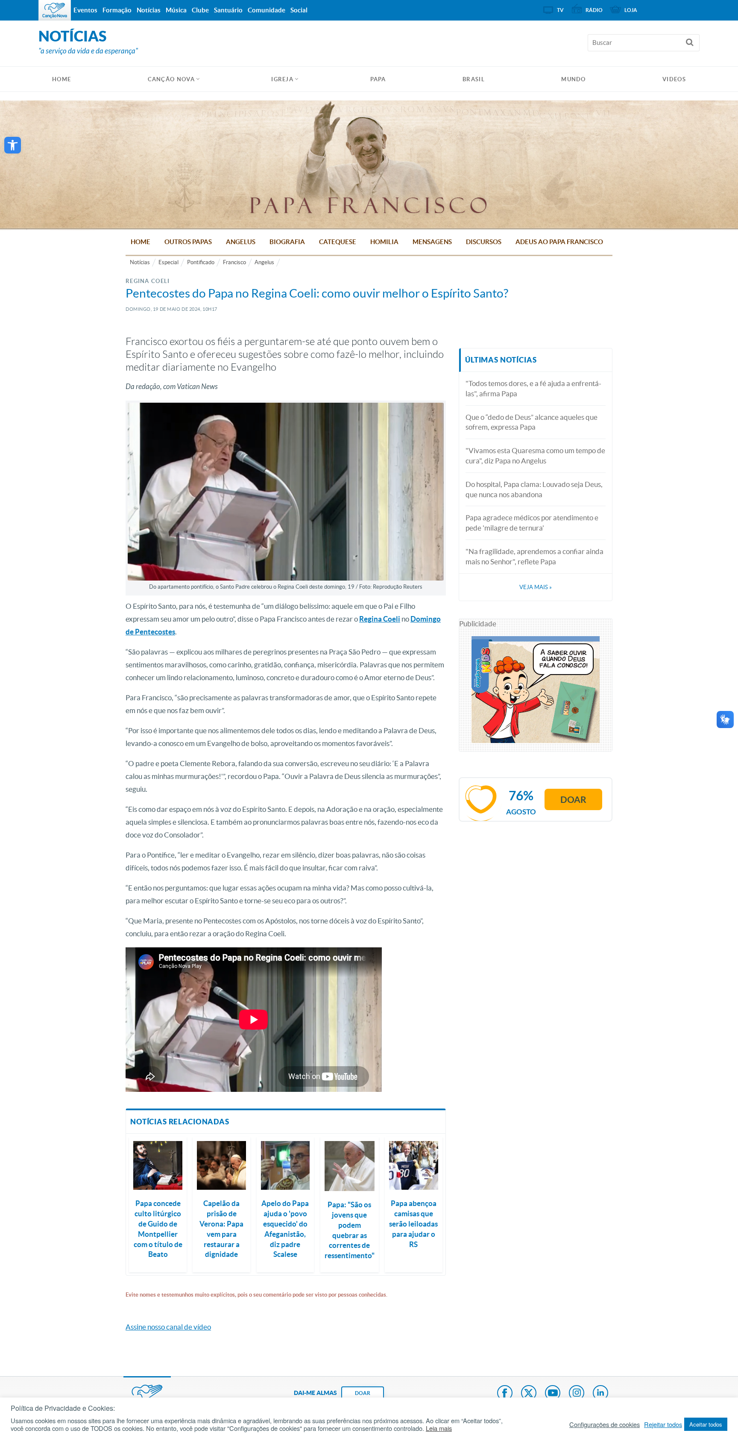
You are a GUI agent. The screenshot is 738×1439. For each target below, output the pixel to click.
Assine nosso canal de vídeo (168, 1327)
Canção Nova (171, 79)
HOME (61, 79)
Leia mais (439, 1428)
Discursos (483, 241)
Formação (117, 10)
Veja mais (535, 587)
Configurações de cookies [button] (604, 1424)
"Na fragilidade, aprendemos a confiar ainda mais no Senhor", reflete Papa (534, 556)
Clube (200, 10)
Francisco (234, 262)
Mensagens (432, 241)
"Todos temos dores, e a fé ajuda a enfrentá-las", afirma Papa (533, 388)
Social (299, 10)
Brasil (474, 79)
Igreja (282, 79)
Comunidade (266, 10)
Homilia (384, 241)
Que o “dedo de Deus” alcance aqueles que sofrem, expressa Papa (531, 422)
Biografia (287, 241)
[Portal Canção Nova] (54, 10)
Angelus (240, 241)
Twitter (529, 1393)
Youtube (552, 1393)
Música (176, 10)
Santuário (228, 10)
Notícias (140, 262)
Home (140, 241)
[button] (12, 145)
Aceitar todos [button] (705, 1424)
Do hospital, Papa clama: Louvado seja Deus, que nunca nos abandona (534, 489)
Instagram (576, 1393)
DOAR (362, 1393)
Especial (168, 262)
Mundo (573, 79)
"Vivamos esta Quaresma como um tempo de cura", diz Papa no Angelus (535, 455)
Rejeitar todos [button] (663, 1424)
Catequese (337, 241)
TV (560, 10)
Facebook (505, 1393)
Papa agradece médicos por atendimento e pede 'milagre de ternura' (532, 522)
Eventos (85, 10)
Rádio (594, 10)
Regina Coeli (379, 619)
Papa (378, 79)
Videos (674, 79)
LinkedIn (600, 1393)
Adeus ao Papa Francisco (559, 241)
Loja (630, 10)
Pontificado (200, 262)
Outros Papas (188, 241)
